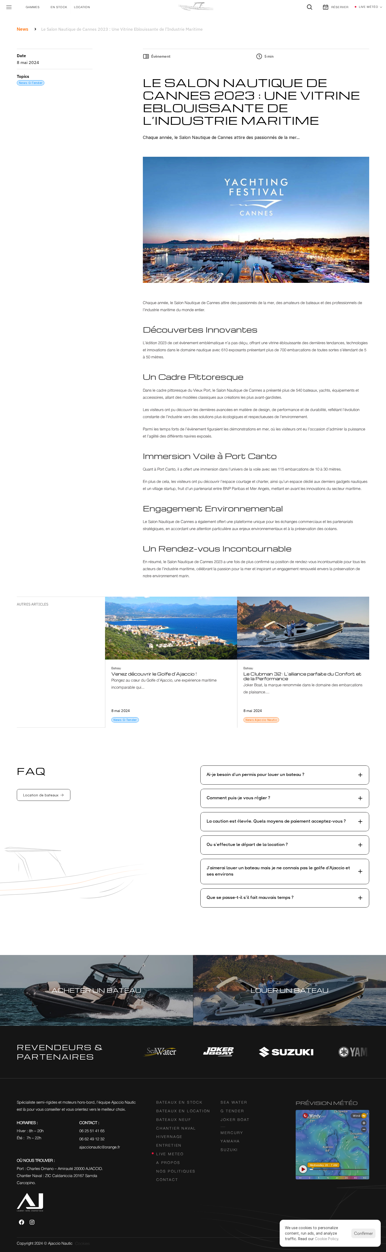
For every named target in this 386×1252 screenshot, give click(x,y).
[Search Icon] (309, 7)
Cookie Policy (326, 1239)
